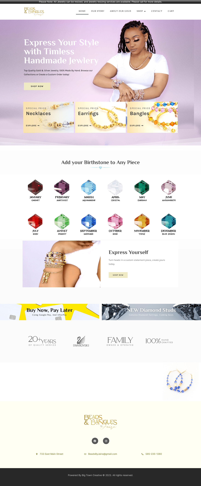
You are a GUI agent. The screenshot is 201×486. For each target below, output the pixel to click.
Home (82, 11)
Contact (156, 11)
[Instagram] (106, 441)
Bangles (139, 113)
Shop (140, 11)
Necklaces (38, 113)
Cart (171, 11)
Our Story (97, 11)
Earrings (88, 113)
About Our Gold (120, 11)
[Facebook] (95, 441)
